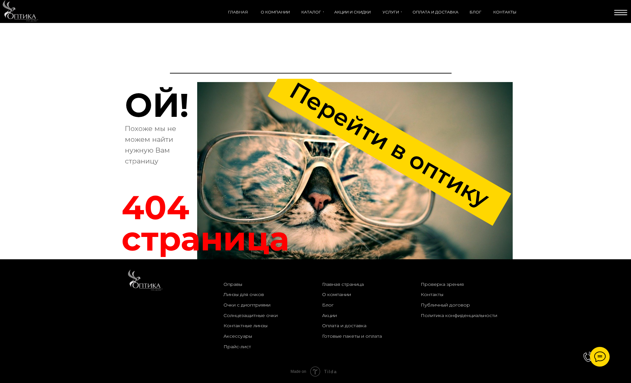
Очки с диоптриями (246, 305)
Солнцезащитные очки (250, 315)
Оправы (232, 284)
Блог (328, 305)
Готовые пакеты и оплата (352, 336)
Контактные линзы (245, 326)
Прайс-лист (237, 347)
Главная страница (343, 284)
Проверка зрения (442, 284)
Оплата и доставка (344, 326)
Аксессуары (237, 336)
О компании (336, 294)
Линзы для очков (243, 294)
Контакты (432, 294)
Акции (329, 315)
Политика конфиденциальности (459, 315)
